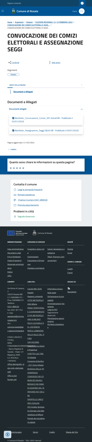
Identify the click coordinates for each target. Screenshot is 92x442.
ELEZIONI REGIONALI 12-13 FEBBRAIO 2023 (53, 22)
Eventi (70, 272)
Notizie (70, 249)
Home (9, 22)
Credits (52, 432)
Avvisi (69, 252)
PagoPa (30, 292)
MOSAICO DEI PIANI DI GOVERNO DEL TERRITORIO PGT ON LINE (35, 390)
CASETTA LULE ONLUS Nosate (35, 355)
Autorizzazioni (32, 256)
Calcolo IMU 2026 (34, 288)
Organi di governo (14, 260)
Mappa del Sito (72, 432)
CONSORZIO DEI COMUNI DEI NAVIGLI (35, 378)
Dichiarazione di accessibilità (55, 298)
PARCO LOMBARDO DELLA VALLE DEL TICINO (35, 334)
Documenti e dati (14, 252)
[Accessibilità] (7, 434)
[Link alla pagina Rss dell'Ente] (68, 288)
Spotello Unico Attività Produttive (35, 348)
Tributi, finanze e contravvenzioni (55, 258)
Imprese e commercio (35, 268)
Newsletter (71, 291)
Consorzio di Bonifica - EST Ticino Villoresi (35, 363)
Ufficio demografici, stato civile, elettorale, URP (15, 368)
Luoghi (70, 268)
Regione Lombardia (14, 3)
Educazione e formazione (35, 262)
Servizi (35, 432)
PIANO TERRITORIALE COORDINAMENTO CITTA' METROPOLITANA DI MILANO (35, 313)
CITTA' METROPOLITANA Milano (35, 302)
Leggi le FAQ (52, 309)
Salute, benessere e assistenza (55, 251)
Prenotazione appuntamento (55, 320)
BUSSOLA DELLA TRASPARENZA (35, 370)
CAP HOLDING (33, 342)
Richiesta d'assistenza (55, 326)
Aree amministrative (15, 249)
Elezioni (29, 22)
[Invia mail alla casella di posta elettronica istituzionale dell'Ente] (16, 318)
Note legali (51, 292)
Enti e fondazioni (14, 256)
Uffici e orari (12, 375)
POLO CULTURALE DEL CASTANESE (35, 325)
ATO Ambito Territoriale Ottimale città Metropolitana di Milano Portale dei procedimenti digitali (36, 415)
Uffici (9, 275)
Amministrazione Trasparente (55, 305)
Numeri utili (12, 379)
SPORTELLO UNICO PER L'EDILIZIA (35, 401)
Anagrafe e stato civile (35, 251)
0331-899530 (13, 306)
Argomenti (19, 22)
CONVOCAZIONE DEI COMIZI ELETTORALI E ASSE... (28, 25)
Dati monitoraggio (14, 432)
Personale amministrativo (15, 266)
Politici (10, 271)
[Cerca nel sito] (81, 11)
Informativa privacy (55, 288)
